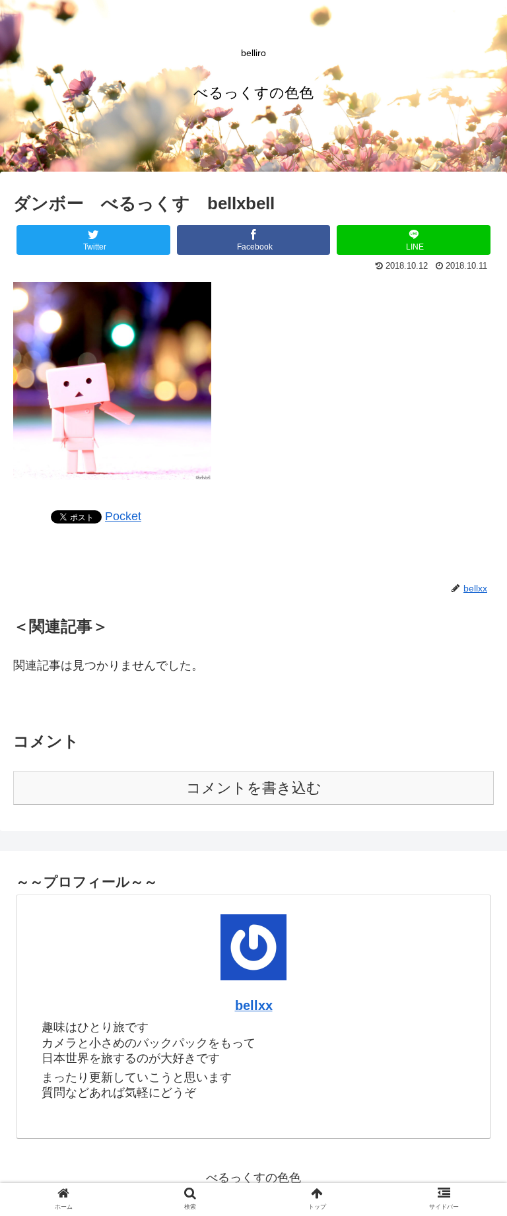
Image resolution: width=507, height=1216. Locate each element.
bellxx (254, 1005)
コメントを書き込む (253, 788)
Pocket (123, 516)
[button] (468, 1100)
